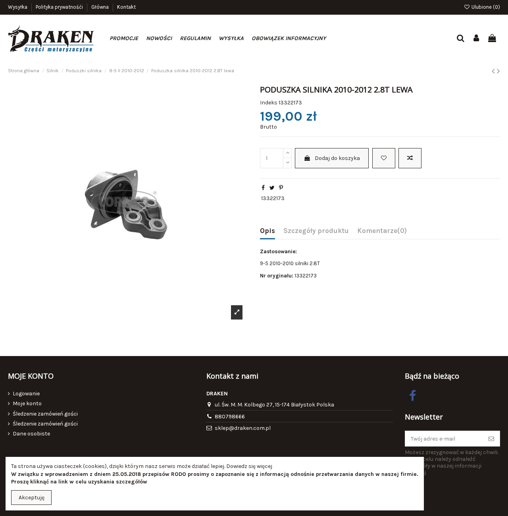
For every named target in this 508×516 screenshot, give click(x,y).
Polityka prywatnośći (60, 7)
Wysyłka (18, 7)
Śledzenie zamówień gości (45, 413)
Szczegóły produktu (316, 231)
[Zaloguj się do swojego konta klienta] (476, 38)
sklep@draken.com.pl (243, 428)
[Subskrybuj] (491, 438)
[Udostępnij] (263, 188)
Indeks (268, 102)
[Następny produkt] (498, 71)
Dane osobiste (31, 433)
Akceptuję (31, 497)
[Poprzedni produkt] (494, 71)
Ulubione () (485, 7)
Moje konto (27, 403)
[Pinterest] (281, 188)
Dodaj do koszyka (337, 158)
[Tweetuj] (272, 188)
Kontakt (126, 7)
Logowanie (26, 393)
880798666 (230, 416)
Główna (100, 7)
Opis (267, 231)
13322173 (273, 198)
